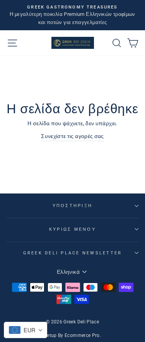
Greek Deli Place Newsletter (72, 253)
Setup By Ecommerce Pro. (72, 335)
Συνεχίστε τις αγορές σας (72, 136)
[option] (72, 15)
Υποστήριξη (73, 205)
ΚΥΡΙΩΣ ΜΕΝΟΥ (72, 229)
